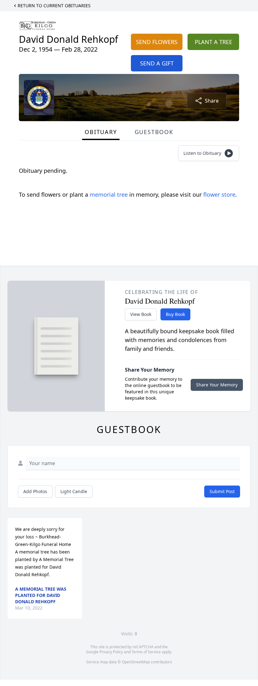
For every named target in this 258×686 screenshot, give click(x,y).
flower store (219, 194)
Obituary (101, 132)
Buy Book (175, 314)
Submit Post (222, 491)
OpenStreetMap (136, 662)
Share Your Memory (217, 385)
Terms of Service (146, 652)
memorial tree (109, 194)
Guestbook (154, 132)
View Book (140, 314)
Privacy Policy (111, 652)
